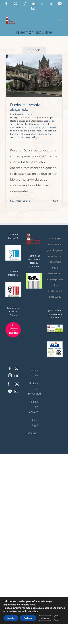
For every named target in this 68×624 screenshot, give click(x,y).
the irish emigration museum (31, 134)
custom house (18, 127)
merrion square (18, 130)
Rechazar (28, 618)
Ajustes (45, 618)
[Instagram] (10, 375)
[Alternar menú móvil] (61, 18)
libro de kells (50, 127)
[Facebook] (10, 368)
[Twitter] (16, 368)
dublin (30, 127)
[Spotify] (10, 391)
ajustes (33, 611)
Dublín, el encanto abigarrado (25, 107)
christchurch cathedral (36, 124)
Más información (19, 200)
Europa (49, 117)
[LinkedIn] (16, 375)
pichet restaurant (37, 130)
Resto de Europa (19, 120)
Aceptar (11, 618)
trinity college (31, 137)
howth (38, 127)
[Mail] (16, 391)
